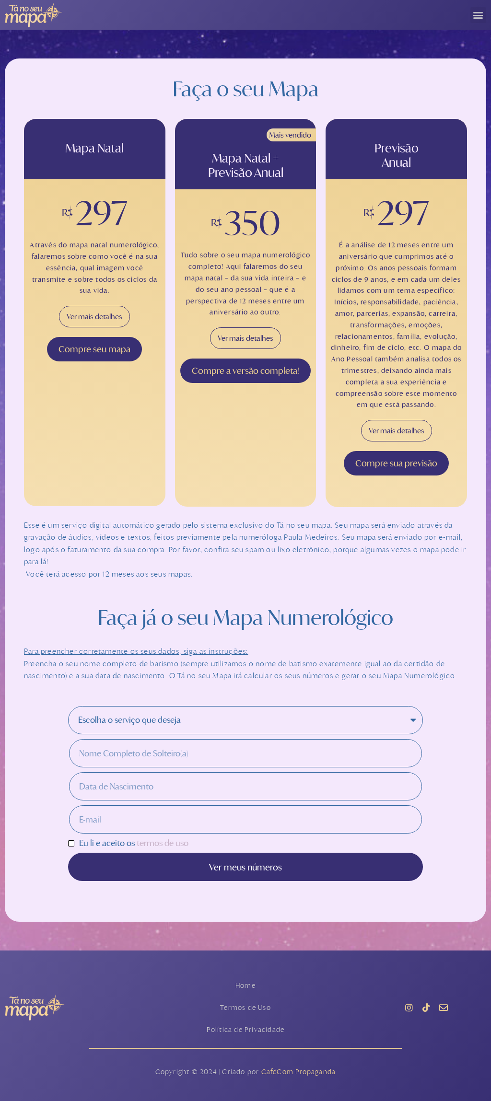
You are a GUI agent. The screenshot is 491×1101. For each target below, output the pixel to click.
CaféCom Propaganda (298, 1071)
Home (245, 985)
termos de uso (162, 842)
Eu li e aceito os (133, 843)
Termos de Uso (245, 1007)
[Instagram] (409, 1007)
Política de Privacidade (246, 1029)
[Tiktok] (426, 1007)
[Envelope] (443, 1007)
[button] (478, 15)
